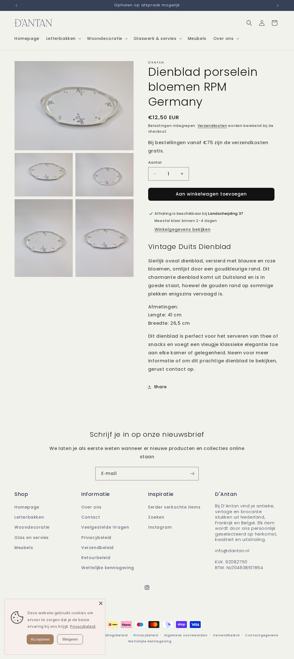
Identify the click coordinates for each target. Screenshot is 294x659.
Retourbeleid (95, 558)
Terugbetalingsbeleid (108, 635)
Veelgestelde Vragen (105, 527)
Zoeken (156, 517)
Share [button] (160, 387)
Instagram (160, 527)
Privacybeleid (96, 537)
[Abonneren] (192, 473)
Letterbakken (29, 517)
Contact (90, 517)
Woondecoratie (32, 527)
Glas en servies (31, 537)
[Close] (101, 603)
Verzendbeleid (97, 547)
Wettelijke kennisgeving (107, 568)
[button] (63, 38)
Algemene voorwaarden (186, 635)
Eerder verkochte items (174, 507)
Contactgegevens (261, 635)
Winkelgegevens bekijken (182, 229)
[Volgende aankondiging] (277, 5)
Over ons (91, 507)
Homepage (26, 507)
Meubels (23, 547)
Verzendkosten (212, 125)
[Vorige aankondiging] (16, 5)
